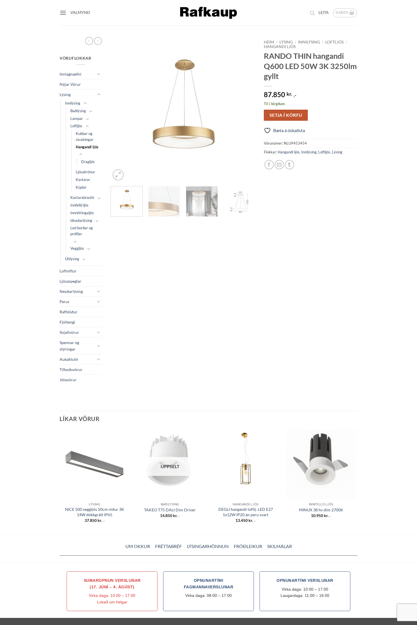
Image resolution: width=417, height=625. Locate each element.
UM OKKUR (137, 546)
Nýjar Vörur (70, 84)
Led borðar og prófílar (81, 231)
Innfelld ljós (79, 205)
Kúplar (81, 187)
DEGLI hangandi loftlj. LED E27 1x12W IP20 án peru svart (245, 512)
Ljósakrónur (85, 172)
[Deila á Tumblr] (289, 164)
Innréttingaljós (82, 213)
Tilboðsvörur (71, 369)
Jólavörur (68, 379)
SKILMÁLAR (279, 546)
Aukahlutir (69, 359)
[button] (63, 13)
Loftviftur (68, 270)
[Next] (245, 109)
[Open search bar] (312, 13)
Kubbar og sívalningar (84, 136)
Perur (65, 301)
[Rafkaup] (208, 12)
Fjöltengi (67, 322)
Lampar (76, 118)
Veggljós (77, 248)
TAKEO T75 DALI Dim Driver (170, 509)
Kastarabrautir (82, 197)
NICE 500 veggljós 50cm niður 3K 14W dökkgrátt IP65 (94, 512)
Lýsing (65, 94)
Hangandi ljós (87, 147)
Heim (269, 42)
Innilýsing (72, 103)
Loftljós (76, 126)
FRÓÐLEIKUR (248, 546)
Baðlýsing (78, 111)
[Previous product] (98, 41)
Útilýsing (72, 259)
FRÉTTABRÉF (168, 546)
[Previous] (120, 109)
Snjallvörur (69, 332)
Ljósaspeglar (70, 281)
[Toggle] (98, 74)
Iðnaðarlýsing (81, 220)
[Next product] (89, 41)
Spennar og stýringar (69, 345)
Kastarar (83, 179)
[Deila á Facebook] (269, 164)
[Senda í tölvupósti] (279, 164)
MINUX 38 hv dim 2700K (321, 509)
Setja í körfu (285, 115)
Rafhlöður (68, 311)
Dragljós (88, 161)
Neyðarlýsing (71, 291)
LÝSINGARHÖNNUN (208, 546)
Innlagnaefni (70, 74)
